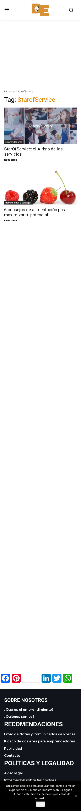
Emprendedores (13, 141)
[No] (76, 796)
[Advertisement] (40, 49)
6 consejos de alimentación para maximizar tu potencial (35, 212)
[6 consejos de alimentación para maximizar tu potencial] (40, 186)
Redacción (10, 159)
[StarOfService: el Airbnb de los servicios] (40, 126)
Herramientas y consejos (18, 202)
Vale (40, 804)
